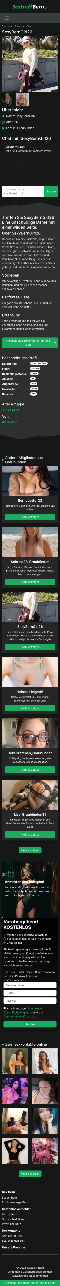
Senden (30, 1024)
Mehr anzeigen (30, 850)
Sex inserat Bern (12, 1236)
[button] (30, 64)
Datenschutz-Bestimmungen (30, 1275)
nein (34, 393)
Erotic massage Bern (15, 1202)
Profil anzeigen (30, 517)
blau (34, 383)
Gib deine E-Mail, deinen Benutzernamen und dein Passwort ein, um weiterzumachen (29, 976)
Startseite (7, 26)
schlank (35, 368)
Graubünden (9, 422)
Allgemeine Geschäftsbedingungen (30, 1271)
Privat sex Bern (23, 26)
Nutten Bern (9, 1214)
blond (34, 388)
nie (33, 378)
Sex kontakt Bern (13, 1219)
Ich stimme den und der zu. (23, 1012)
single (34, 373)
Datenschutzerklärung (17, 1016)
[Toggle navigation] (6, 18)
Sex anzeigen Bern (13, 1240)
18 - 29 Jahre (10, 409)
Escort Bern (9, 1197)
